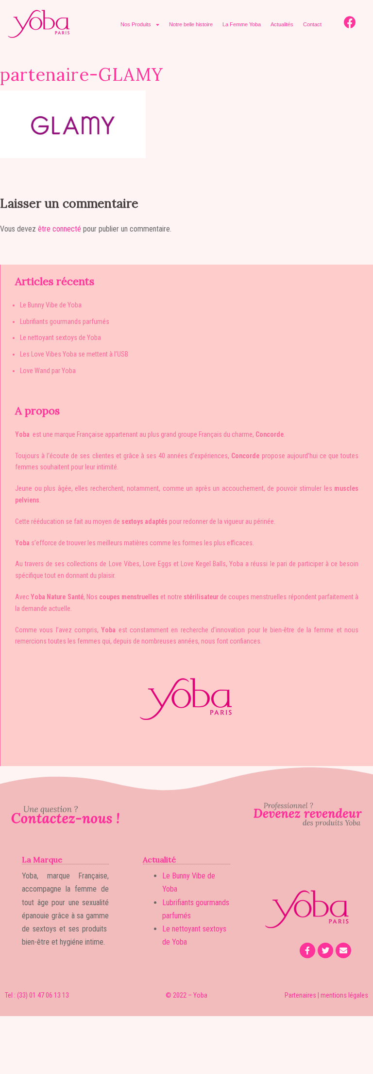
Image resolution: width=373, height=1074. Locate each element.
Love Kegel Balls (203, 564)
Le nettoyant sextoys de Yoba (60, 337)
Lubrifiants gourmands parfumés (64, 321)
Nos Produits (135, 24)
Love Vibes (124, 564)
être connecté (59, 228)
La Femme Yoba (241, 24)
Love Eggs (157, 564)
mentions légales (344, 995)
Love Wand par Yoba (48, 371)
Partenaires (300, 995)
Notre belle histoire (191, 24)
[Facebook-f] (307, 950)
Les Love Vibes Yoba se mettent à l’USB (74, 354)
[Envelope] (343, 950)
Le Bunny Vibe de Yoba (51, 305)
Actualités (282, 24)
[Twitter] (325, 950)
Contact (312, 24)
